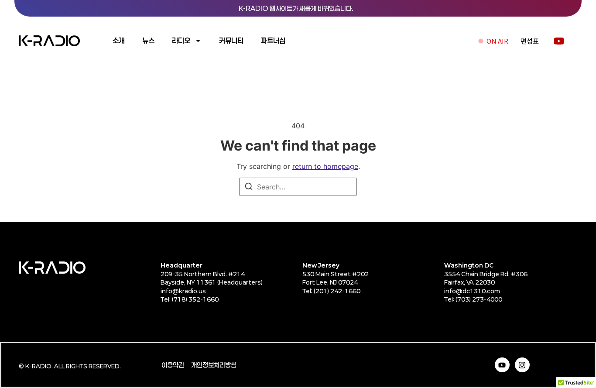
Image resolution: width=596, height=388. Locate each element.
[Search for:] (298, 187)
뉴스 (148, 40)
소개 (119, 40)
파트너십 (273, 40)
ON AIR (497, 40)
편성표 (530, 40)
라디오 (181, 40)
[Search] (248, 188)
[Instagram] (522, 364)
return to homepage (325, 166)
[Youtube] (502, 364)
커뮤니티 (231, 40)
